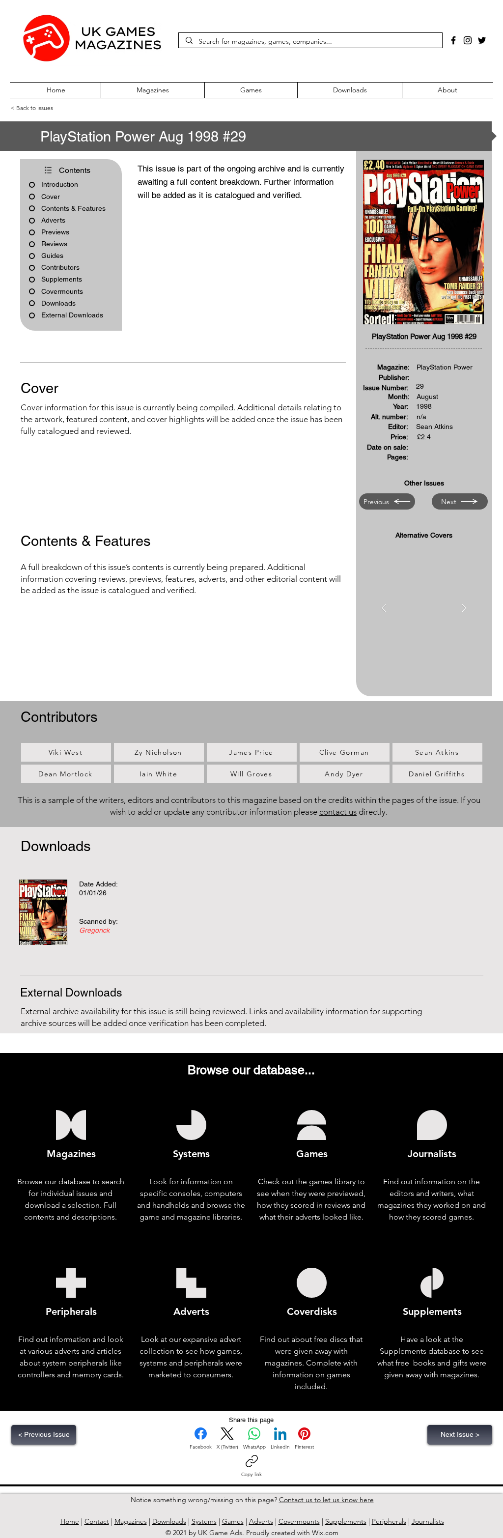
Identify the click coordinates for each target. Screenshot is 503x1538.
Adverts (261, 1521)
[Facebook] (453, 40)
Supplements (345, 1521)
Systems (204, 1521)
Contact (96, 1521)
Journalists (428, 1521)
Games (233, 1521)
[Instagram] (467, 40)
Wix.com (325, 1532)
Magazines (130, 1521)
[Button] (84, 910)
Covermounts (299, 1521)
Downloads (169, 1521)
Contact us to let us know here (326, 1499)
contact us (338, 812)
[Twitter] (481, 40)
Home (69, 1521)
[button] (423, 242)
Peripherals (389, 1521)
